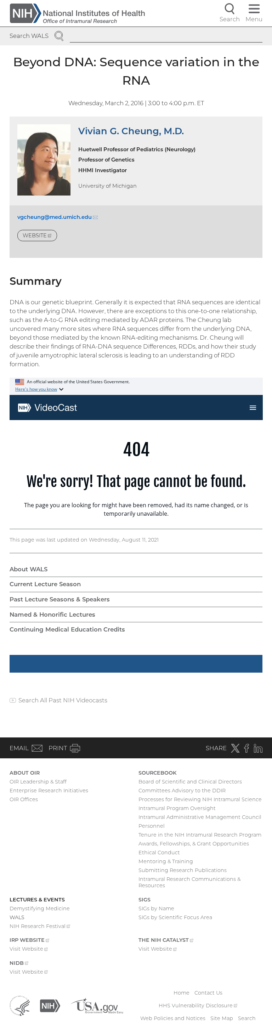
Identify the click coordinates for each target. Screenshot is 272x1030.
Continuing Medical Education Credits (67, 629)
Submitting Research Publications (182, 870)
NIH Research (40, 927)
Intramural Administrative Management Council (199, 817)
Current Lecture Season (45, 584)
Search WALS (29, 35)
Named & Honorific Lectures (52, 614)
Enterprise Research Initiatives (49, 790)
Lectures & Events (37, 899)
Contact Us (208, 993)
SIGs (144, 899)
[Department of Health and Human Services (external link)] (20, 1005)
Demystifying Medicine (40, 908)
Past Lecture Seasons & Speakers (60, 599)
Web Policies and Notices (172, 1018)
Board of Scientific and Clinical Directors (190, 782)
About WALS (28, 569)
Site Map (221, 1018)
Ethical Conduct (159, 852)
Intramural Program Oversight (177, 808)
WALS (17, 917)
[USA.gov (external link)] (96, 1005)
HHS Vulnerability (198, 1005)
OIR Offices (24, 799)
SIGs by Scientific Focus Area (175, 917)
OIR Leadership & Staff (38, 782)
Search (247, 1018)
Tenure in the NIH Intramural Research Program (199, 835)
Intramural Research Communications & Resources (189, 882)
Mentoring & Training (165, 861)
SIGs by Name (156, 908)
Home (181, 993)
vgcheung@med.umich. (57, 217)
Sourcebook (157, 773)
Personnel (151, 826)
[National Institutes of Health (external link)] (50, 1005)
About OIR (25, 773)
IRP (29, 941)
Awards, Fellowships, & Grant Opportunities (193, 844)
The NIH (165, 941)
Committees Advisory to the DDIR (182, 790)
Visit (29, 949)
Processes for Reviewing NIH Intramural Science (200, 799)
